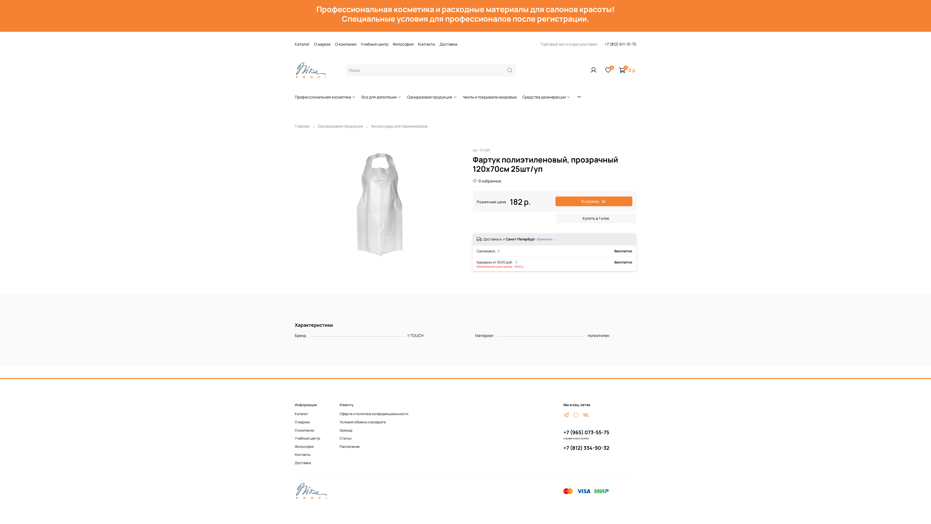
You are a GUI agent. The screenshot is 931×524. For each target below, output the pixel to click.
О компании (345, 44)
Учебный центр (374, 44)
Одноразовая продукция (429, 97)
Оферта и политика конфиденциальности (374, 413)
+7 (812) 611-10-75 (620, 44)
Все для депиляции (379, 97)
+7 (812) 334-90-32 (586, 447)
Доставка (448, 44)
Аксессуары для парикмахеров (399, 126)
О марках (322, 44)
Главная (302, 126)
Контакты (426, 44)
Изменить (545, 239)
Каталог (302, 44)
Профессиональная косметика (323, 97)
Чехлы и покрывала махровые (490, 97)
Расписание (350, 446)
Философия (403, 44)
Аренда (346, 430)
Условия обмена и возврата (363, 422)
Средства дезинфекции (544, 97)
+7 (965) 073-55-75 (586, 432)
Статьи (345, 438)
